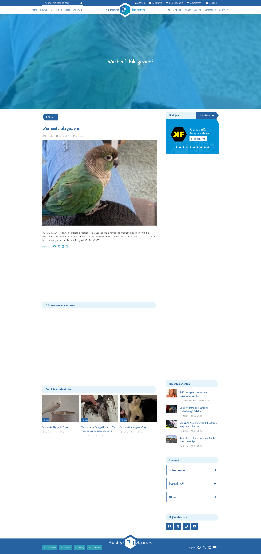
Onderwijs (77, 9)
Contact (66, 547)
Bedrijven (223, 9)
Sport (67, 9)
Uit (168, 9)
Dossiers (212, 2)
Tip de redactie (175, 2)
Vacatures (157, 2)
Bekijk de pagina (198, 138)
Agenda (141, 2)
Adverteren (195, 2)
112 (51, 9)
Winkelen (177, 9)
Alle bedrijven (204, 115)
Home (34, 9)
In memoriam (210, 9)
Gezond (197, 9)
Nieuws (43, 9)
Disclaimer (95, 547)
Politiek (58, 9)
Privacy (81, 547)
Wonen (187, 9)
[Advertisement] (99, 276)
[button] (176, 147)
